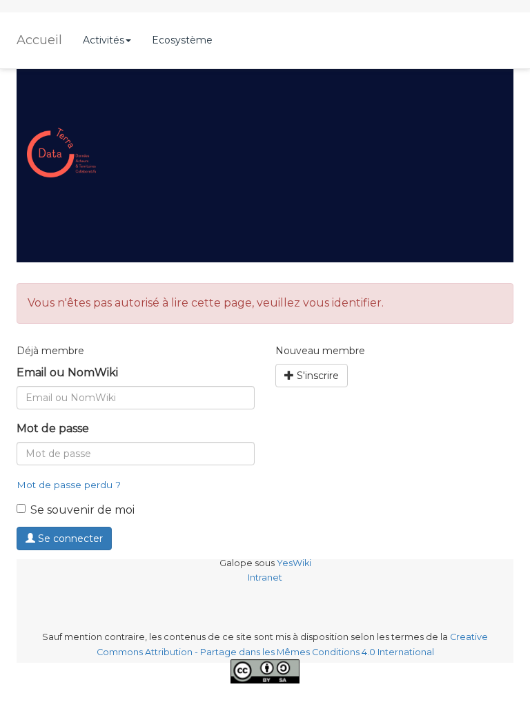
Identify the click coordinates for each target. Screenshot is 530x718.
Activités (103, 40)
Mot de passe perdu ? (69, 484)
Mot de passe (53, 428)
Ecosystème (182, 40)
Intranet (265, 577)
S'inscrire (316, 375)
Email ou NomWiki (67, 372)
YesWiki (294, 563)
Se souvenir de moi (82, 509)
